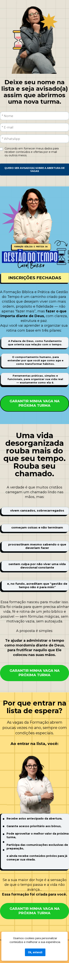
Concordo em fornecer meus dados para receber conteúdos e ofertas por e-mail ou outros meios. (32, 152)
